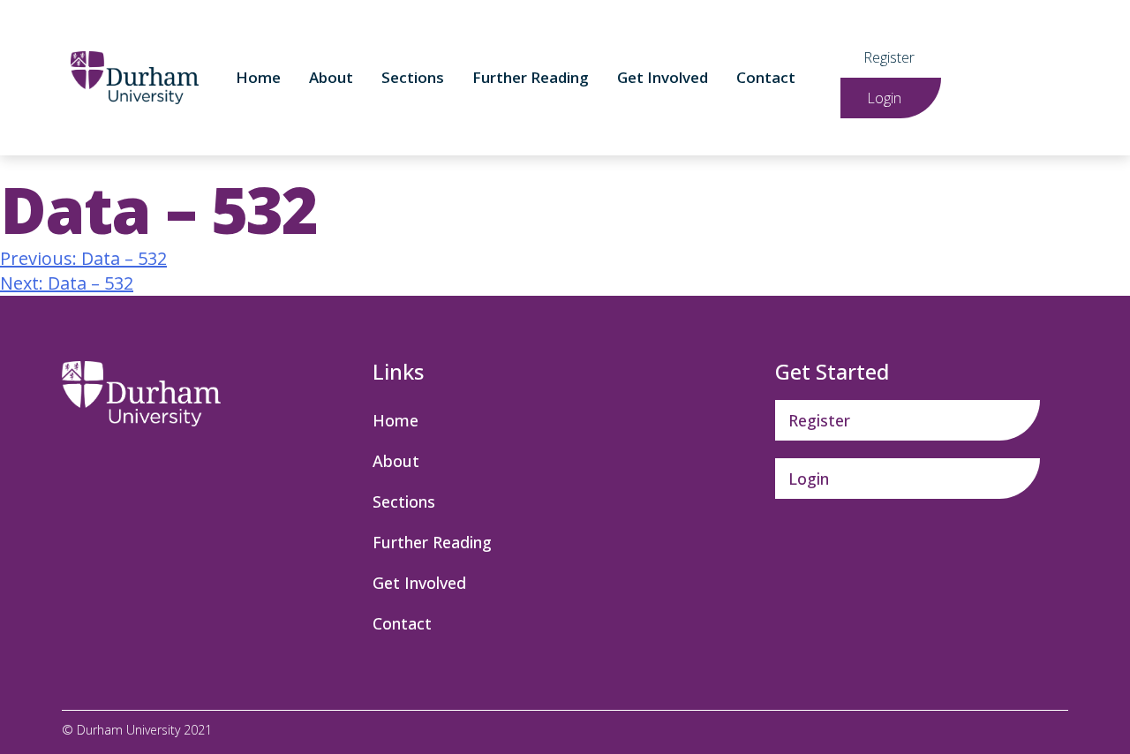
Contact (765, 77)
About (331, 77)
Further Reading (530, 77)
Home (258, 77)
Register (889, 57)
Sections (412, 77)
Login (884, 98)
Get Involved (662, 77)
